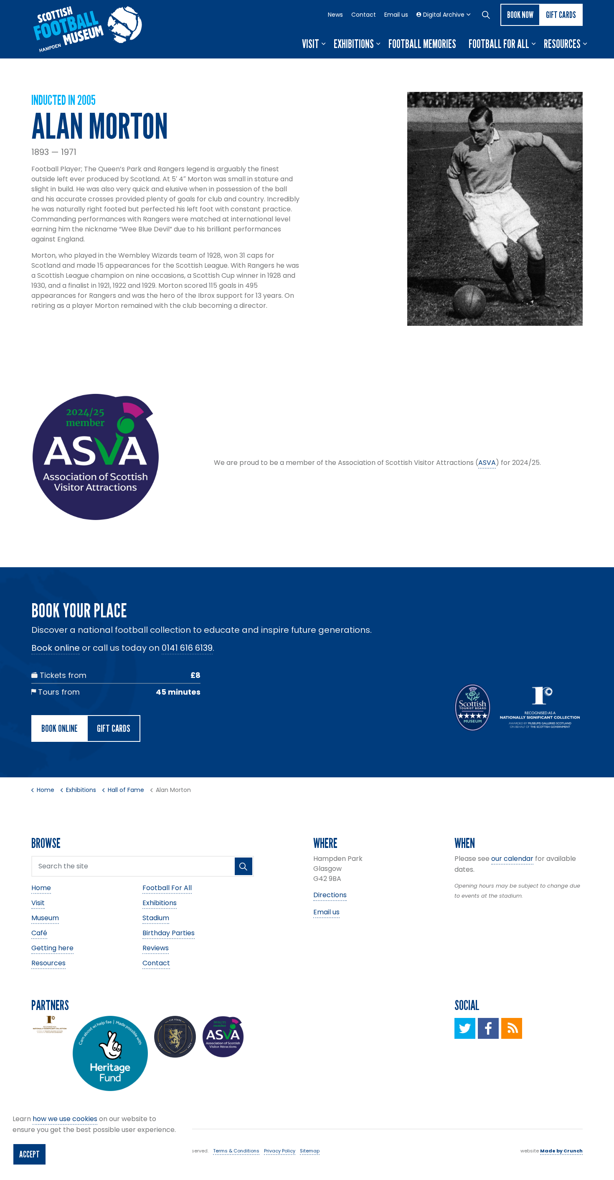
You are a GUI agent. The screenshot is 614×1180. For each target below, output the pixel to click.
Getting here (52, 948)
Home (41, 888)
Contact (363, 14)
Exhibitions (354, 44)
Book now (520, 14)
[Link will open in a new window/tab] (464, 1028)
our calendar (512, 858)
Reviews (155, 948)
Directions (330, 895)
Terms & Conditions (236, 1150)
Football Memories (422, 44)
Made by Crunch (561, 1150)
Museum (45, 918)
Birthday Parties (168, 933)
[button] (495, 209)
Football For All (499, 44)
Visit (310, 44)
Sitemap (310, 1150)
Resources (562, 44)
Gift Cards (561, 14)
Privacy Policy (279, 1150)
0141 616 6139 (187, 648)
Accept (29, 1154)
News (335, 14)
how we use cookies (65, 1119)
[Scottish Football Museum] (87, 29)
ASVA (487, 462)
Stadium (155, 918)
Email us (396, 14)
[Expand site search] (485, 14)
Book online (55, 648)
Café (39, 933)
